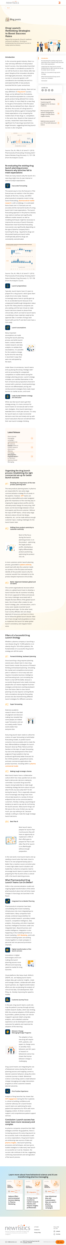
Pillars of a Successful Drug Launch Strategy (50, 73)
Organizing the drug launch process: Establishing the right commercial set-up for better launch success (52, 68)
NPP (22, 496)
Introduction (44, 58)
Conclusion (44, 80)
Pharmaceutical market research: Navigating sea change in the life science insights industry (47, 113)
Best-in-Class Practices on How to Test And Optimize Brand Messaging (13, 456)
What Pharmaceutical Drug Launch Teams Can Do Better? (50, 77)
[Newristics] (12, 2)
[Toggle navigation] (59, 3)
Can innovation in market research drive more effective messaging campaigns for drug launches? (13, 447)
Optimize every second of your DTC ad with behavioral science (48, 123)
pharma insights (10, 1143)
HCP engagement (11, 1099)
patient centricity (25, 565)
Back (8, 8)
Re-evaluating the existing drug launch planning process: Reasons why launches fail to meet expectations (52, 62)
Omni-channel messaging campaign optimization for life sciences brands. (12, 438)
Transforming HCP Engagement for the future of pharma (48, 104)
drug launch (21, 92)
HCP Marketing (22, 935)
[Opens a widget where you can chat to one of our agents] (60, 1242)
